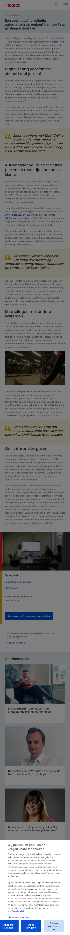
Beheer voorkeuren (54, 926)
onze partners (31, 867)
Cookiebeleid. (19, 911)
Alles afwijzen (31, 926)
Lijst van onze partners (18, 917)
